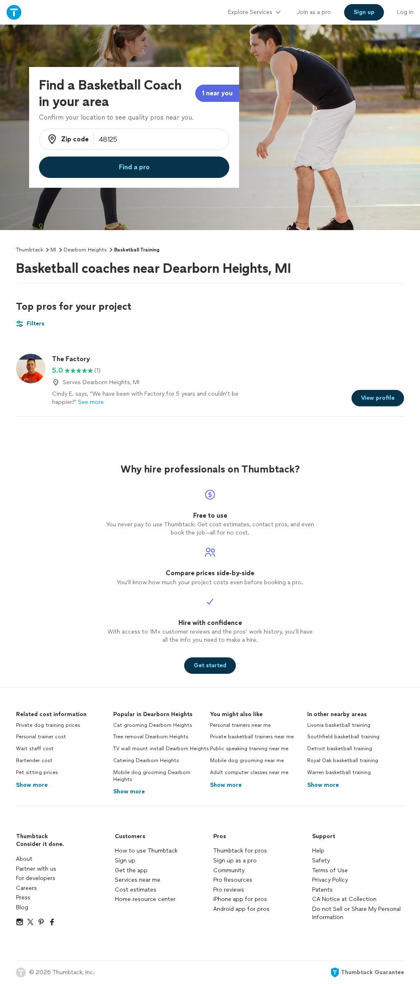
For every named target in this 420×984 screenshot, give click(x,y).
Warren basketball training (339, 772)
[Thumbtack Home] (14, 12)
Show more (32, 784)
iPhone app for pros (240, 899)
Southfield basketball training (343, 737)
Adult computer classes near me (249, 772)
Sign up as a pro (235, 860)
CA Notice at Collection (344, 899)
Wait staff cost (35, 748)
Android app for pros (241, 909)
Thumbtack (29, 250)
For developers (35, 878)
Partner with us (36, 868)
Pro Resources (232, 879)
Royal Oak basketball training (342, 760)
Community (228, 870)
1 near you (217, 93)
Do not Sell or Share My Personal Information (356, 913)
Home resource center (145, 899)
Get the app (131, 870)
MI (53, 250)
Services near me (137, 879)
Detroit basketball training (339, 748)
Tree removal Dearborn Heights (150, 737)
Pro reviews (228, 889)
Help (318, 850)
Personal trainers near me (240, 725)
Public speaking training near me (249, 748)
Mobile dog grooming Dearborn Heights (151, 776)
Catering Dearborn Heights (146, 760)
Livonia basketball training (338, 725)
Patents (322, 889)
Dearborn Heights (85, 250)
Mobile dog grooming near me (247, 760)
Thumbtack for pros (240, 850)
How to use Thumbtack (146, 850)
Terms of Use (330, 870)
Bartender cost (34, 760)
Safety (321, 860)
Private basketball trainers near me (252, 737)
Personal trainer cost (41, 737)
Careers (26, 888)
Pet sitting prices (37, 772)
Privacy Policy (330, 879)
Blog (22, 907)
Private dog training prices (48, 725)
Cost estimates (135, 889)
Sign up (125, 860)
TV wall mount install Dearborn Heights (161, 748)
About (24, 858)
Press (23, 897)
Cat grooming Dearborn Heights (152, 725)
